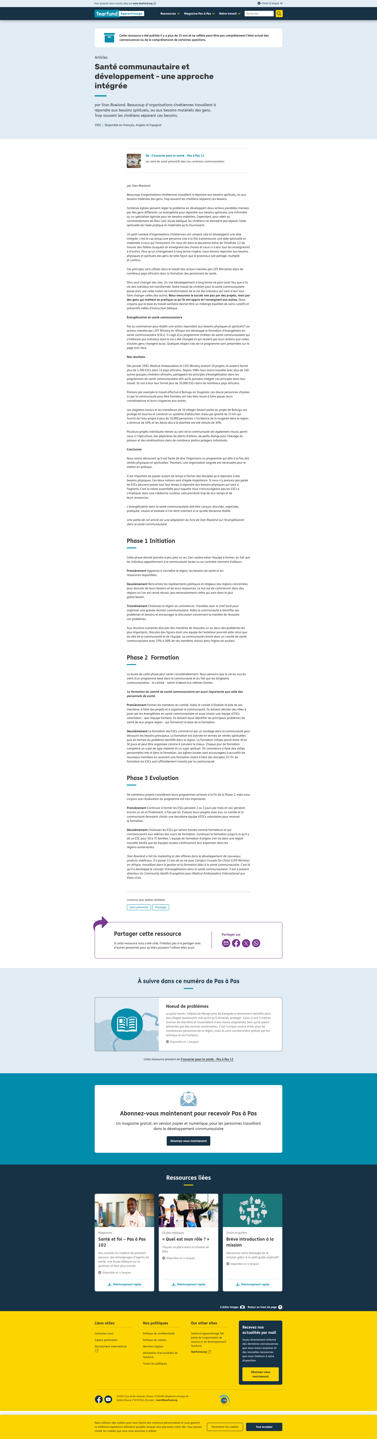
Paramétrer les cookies (225, 1427)
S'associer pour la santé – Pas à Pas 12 (207, 1059)
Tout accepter (264, 1427)
